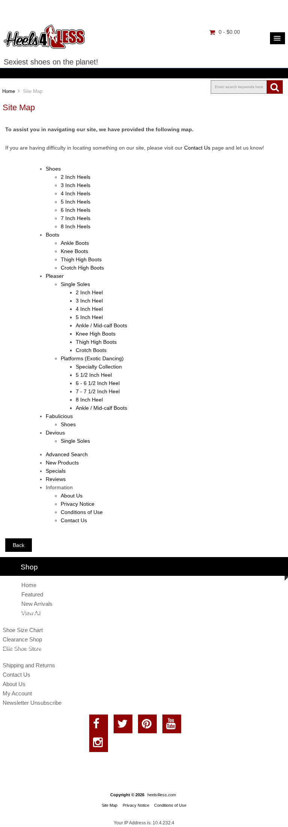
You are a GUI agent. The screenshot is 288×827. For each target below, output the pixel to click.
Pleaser (55, 276)
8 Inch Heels (75, 226)
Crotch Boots (91, 350)
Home (8, 91)
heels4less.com (161, 795)
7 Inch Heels (75, 218)
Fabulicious (59, 416)
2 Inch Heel (89, 292)
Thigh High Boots (81, 259)
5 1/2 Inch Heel (94, 375)
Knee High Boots (96, 334)
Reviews (56, 479)
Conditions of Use (82, 512)
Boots (52, 235)
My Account (17, 693)
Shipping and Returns (29, 665)
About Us (71, 496)
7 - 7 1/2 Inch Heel (98, 391)
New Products (62, 463)
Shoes (53, 169)
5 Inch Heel (89, 317)
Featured (32, 594)
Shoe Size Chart (23, 630)
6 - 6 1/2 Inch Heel (98, 383)
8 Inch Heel (89, 400)
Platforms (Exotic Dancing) (92, 358)
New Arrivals (36, 604)
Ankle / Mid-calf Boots (101, 325)
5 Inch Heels (75, 202)
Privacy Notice (77, 504)
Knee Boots (74, 251)
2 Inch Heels (75, 177)
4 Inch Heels (75, 193)
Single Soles (75, 284)
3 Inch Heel (89, 301)
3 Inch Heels (75, 185)
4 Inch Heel (89, 309)
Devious (55, 433)
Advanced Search (67, 454)
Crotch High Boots (82, 268)
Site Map (109, 805)
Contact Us (198, 148)
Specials (56, 471)
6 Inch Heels (75, 210)
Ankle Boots (75, 243)
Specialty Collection (99, 367)
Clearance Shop (22, 639)
